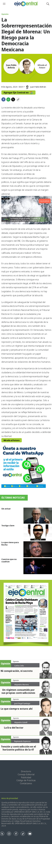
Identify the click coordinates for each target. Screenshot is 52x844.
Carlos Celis (19, 665)
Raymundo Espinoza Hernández (22, 742)
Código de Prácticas (26, 780)
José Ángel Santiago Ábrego (22, 704)
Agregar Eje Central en (16, 92)
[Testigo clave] (37, 532)
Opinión (4, 14)
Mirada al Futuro (12, 440)
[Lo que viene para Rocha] (37, 549)
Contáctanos (26, 783)
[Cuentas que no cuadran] (37, 566)
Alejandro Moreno (21, 684)
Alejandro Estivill (20, 722)
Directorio (26, 771)
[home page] (26, 3)
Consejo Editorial (26, 774)
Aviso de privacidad (9, 798)
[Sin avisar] (37, 516)
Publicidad (26, 777)
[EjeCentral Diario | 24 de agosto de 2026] (26, 613)
